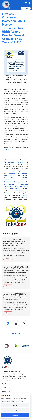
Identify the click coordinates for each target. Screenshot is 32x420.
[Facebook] (8, 323)
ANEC (11, 177)
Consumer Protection (15, 162)
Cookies (4, 387)
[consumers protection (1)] (25, 346)
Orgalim (6, 149)
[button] (26, 3)
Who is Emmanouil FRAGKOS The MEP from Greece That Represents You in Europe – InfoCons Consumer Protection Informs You (15, 297)
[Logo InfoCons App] (6, 5)
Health (24, 195)
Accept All (15, 415)
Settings (15, 410)
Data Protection (6, 384)
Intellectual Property (18, 182)
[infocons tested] (6, 346)
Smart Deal (18, 186)
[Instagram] (16, 323)
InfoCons (6, 160)
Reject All (15, 405)
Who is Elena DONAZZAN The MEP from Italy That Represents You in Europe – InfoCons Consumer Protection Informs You (15, 243)
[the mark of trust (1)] (15, 346)
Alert (11, 189)
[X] (24, 323)
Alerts (17, 189)
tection (8, 180)
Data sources (6, 391)
